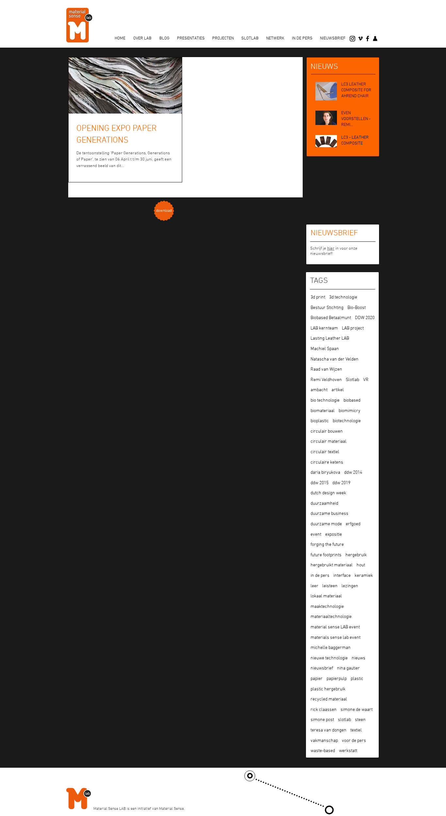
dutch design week (328, 493)
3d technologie (343, 297)
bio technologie (325, 400)
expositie (333, 534)
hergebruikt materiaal (332, 565)
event (316, 534)
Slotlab (352, 380)
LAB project (353, 328)
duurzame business (329, 513)
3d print (318, 297)
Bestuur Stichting (327, 308)
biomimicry (349, 411)
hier (330, 248)
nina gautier (348, 668)
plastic (357, 679)
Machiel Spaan (325, 349)
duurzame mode (326, 524)
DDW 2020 (364, 318)
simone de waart (357, 710)
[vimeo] (360, 38)
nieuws (358, 658)
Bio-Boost (356, 308)
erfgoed (353, 524)
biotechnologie (347, 421)
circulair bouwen (327, 431)
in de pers (320, 575)
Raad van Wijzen (326, 369)
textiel (356, 730)
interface (342, 575)
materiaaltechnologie (331, 617)
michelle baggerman (331, 648)
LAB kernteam (324, 328)
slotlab (344, 720)
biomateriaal (323, 411)
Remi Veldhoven (326, 380)
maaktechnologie (327, 606)
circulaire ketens (327, 462)
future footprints (326, 555)
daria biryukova (325, 472)
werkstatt (348, 751)
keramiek (364, 575)
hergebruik (356, 555)
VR (366, 380)
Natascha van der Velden (334, 359)
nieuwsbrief (322, 668)
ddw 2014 (353, 472)
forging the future (327, 544)
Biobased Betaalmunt (331, 318)
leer (314, 586)
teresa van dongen (328, 730)
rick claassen (324, 710)
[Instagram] (352, 38)
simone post (322, 720)
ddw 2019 (341, 483)
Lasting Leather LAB (330, 338)
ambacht (319, 390)
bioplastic (320, 421)
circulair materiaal (328, 441)
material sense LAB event (335, 627)
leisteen (330, 586)
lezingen (350, 586)
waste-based (323, 751)
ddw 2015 (319, 483)
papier (317, 679)
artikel (337, 390)
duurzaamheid (324, 503)
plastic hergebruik (328, 689)
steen (360, 720)
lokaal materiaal (326, 596)
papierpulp (337, 679)
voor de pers (354, 741)
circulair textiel (325, 452)
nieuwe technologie (329, 658)
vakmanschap (324, 741)
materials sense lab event (335, 637)
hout (361, 565)
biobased (351, 400)
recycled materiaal (329, 699)
